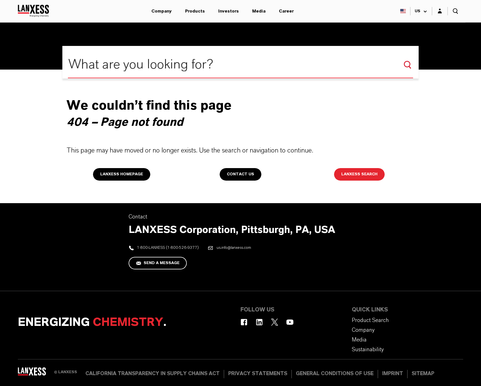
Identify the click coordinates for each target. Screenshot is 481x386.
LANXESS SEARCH (359, 174)
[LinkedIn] (259, 322)
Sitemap (423, 373)
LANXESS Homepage (121, 174)
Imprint (392, 373)
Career (286, 11)
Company (161, 11)
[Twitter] (274, 322)
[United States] (403, 11)
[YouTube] (289, 322)
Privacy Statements (257, 373)
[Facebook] (243, 322)
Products (195, 11)
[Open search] (455, 11)
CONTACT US (240, 174)
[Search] (407, 64)
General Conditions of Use (335, 373)
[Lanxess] (36, 373)
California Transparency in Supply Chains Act (152, 373)
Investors (228, 11)
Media (259, 11)
